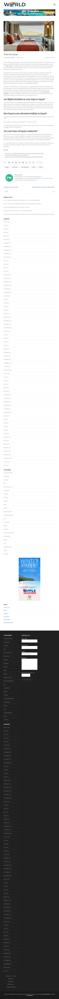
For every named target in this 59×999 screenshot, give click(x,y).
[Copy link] (39, 162)
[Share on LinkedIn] (16, 162)
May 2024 (6, 306)
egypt (6, 167)
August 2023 (7, 331)
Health (5, 508)
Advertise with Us (8, 622)
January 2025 (7, 278)
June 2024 (6, 303)
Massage (6, 529)
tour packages (24, 167)
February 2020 (7, 447)
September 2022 (8, 370)
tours (33, 167)
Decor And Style (8, 487)
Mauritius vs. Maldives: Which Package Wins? (16, 155)
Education (6, 490)
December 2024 (7, 281)
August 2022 (7, 373)
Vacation (6, 554)
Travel (40, 167)
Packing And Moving (9, 532)
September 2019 (8, 458)
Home (5, 610)
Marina (5, 525)
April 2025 (6, 271)
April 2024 (6, 310)
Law (5, 518)
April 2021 (6, 430)
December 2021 (7, 401)
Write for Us (7, 619)
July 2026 (6, 225)
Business (6, 479)
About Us (6, 613)
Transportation (8, 547)
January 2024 (7, 317)
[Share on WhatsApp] (19, 162)
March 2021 (6, 433)
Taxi (5, 543)
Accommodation (8, 472)
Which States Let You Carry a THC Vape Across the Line (18, 210)
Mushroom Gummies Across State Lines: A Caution (16, 207)
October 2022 (7, 366)
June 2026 (6, 229)
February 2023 (7, 352)
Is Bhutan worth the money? (11, 187)
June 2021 (6, 423)
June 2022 (6, 380)
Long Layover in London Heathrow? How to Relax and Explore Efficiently (24, 156)
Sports (5, 539)
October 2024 (7, 289)
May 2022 (6, 384)
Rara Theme (47, 994)
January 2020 (7, 451)
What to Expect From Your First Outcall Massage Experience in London (22, 203)
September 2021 (8, 412)
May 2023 (6, 341)
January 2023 (7, 356)
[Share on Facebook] (9, 162)
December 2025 (7, 246)
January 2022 (7, 398)
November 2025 (7, 250)
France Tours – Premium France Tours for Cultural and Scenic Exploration (24, 153)
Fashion (6, 494)
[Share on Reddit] (26, 162)
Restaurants (7, 536)
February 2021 (7, 437)
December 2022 (7, 359)
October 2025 (7, 253)
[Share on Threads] (33, 162)
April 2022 (6, 387)
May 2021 (6, 426)
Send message (27, 679)
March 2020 (6, 444)
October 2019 (7, 454)
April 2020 (6, 440)
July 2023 (6, 334)
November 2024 (7, 285)
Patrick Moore (9, 57)
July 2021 (6, 419)
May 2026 (6, 232)
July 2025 (6, 260)
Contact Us (7, 607)
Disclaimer (6, 616)
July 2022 (6, 377)
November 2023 (7, 320)
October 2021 (7, 408)
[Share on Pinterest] (23, 162)
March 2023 (6, 348)
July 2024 (6, 299)
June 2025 (6, 264)
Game (5, 504)
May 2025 (6, 267)
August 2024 (7, 296)
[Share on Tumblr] (29, 162)
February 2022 (7, 394)
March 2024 (6, 313)
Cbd (5, 483)
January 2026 (7, 243)
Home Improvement (9, 515)
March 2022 (6, 391)
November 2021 (7, 405)
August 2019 (7, 461)
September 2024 (8, 292)
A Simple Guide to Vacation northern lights (43, 187)
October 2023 (7, 324)
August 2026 (7, 221)
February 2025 (7, 274)
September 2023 (8, 327)
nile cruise (14, 167)
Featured (6, 497)
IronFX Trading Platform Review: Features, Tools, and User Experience (22, 200)
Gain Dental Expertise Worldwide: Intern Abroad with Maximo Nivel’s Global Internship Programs (29, 214)
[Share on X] (12, 162)
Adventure (6, 476)
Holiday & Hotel (8, 511)
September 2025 (8, 257)
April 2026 (6, 236)
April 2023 (6, 345)
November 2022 (7, 363)
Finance (5, 501)
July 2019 (6, 465)
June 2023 (6, 338)
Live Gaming (6, 522)
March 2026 (6, 239)
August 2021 (7, 416)
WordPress (30, 995)
